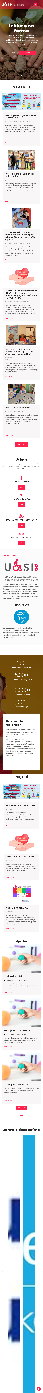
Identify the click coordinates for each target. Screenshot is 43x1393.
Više (13, 51)
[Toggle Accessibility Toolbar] (39, 1389)
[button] (3, 1272)
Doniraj (27, 51)
